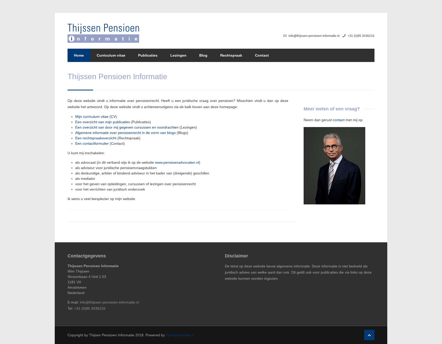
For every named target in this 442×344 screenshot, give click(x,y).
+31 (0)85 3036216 (89, 308)
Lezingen (178, 55)
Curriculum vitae (111, 55)
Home (79, 55)
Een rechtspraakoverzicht (95, 138)
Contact (262, 55)
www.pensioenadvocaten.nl (177, 162)
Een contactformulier (92, 143)
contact (339, 120)
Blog (203, 55)
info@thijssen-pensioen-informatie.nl (109, 302)
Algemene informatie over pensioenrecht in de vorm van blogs (125, 133)
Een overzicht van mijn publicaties (102, 122)
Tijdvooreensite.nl (180, 335)
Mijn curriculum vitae (91, 116)
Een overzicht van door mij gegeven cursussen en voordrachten (127, 127)
